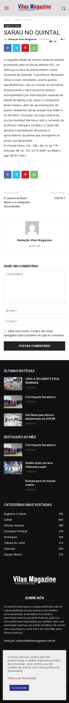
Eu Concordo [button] (19, 687)
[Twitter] (16, 48)
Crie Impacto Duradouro (40, 397)
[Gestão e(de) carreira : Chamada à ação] (13, 467)
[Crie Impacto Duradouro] (13, 401)
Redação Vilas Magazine (22, 39)
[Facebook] (8, 48)
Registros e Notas (22, 19)
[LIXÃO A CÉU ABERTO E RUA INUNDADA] (13, 383)
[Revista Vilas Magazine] (34, 7)
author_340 (34, 245)
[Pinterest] (25, 48)
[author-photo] (34, 235)
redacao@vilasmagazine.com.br (35, 640)
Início (7, 19)
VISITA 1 (59, 198)
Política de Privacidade (22, 678)
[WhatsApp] (34, 48)
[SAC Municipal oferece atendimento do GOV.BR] (13, 419)
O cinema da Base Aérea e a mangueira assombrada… (17, 202)
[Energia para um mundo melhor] (13, 485)
